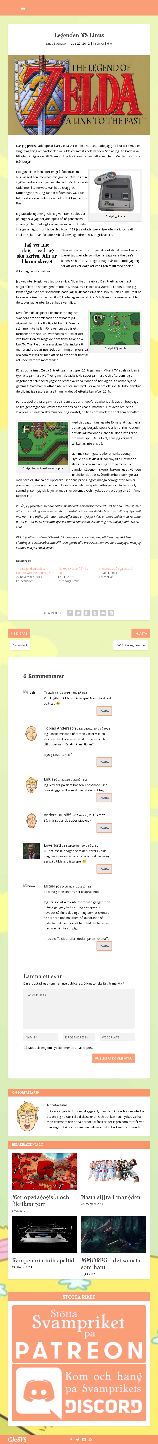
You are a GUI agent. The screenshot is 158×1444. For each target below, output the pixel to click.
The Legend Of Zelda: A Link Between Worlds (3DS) (34, 571)
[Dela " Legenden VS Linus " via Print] (111, 613)
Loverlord (52, 845)
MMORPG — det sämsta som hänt (110, 1264)
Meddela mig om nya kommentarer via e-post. (61, 1047)
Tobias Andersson (60, 728)
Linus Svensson (56, 43)
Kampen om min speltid (43, 1260)
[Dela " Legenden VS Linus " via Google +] (86, 613)
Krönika (98, 43)
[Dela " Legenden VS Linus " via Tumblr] (95, 613)
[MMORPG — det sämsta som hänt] (113, 1234)
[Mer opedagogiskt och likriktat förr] (44, 1171)
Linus (48, 779)
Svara (104, 711)
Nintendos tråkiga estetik (115, 569)
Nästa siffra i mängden (110, 1197)
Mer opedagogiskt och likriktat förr (40, 1201)
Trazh (49, 692)
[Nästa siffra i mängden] (113, 1171)
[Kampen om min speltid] (44, 1234)
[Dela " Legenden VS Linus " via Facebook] (70, 613)
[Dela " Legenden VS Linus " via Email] (103, 613)
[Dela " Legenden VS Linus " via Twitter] (78, 613)
